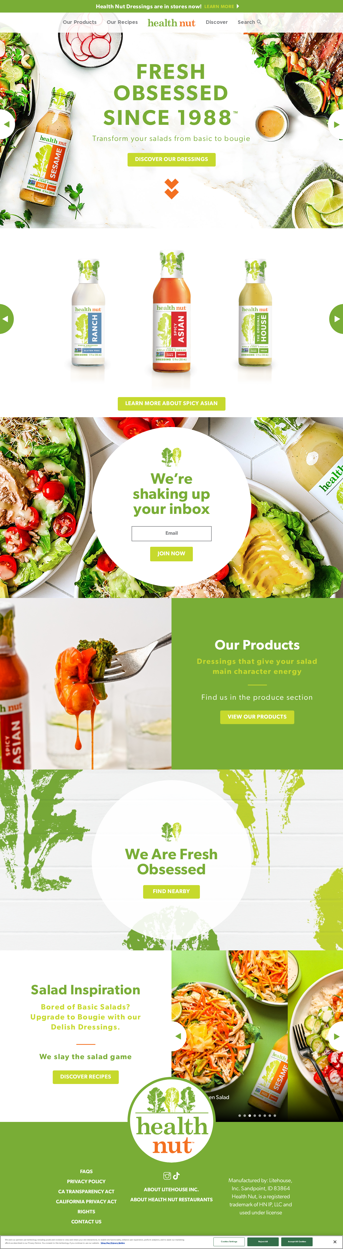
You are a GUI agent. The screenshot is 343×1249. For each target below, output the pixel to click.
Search (246, 22)
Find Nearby (171, 892)
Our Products (80, 22)
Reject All (263, 1242)
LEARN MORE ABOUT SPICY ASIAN (171, 404)
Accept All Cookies (297, 1242)
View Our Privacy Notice (113, 1243)
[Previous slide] (171, 1036)
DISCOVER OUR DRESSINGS (171, 159)
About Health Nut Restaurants (171, 1200)
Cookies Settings (229, 1242)
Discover (217, 22)
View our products (257, 717)
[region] (171, 1242)
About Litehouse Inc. (171, 1189)
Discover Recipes (85, 1077)
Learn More (219, 7)
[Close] (334, 1241)
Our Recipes (122, 22)
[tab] (240, 1115)
